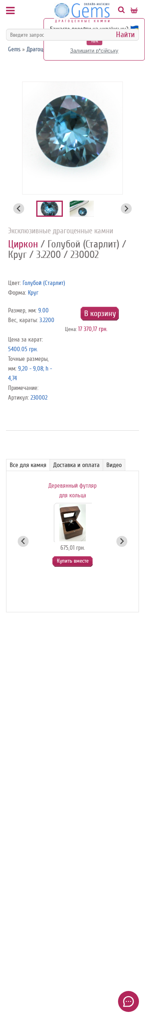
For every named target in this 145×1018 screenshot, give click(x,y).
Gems (14, 49)
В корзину (100, 313)
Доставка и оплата (76, 465)
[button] (49, 209)
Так (94, 40)
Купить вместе (73, 561)
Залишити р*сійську (94, 51)
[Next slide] (126, 208)
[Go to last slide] (18, 208)
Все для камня (28, 465)
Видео (114, 465)
